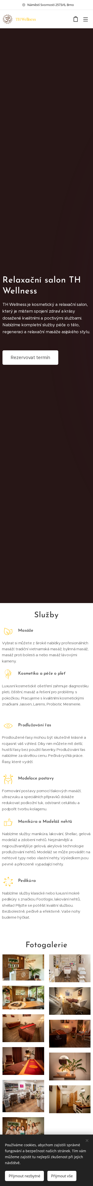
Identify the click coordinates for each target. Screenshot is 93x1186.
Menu (86, 19)
